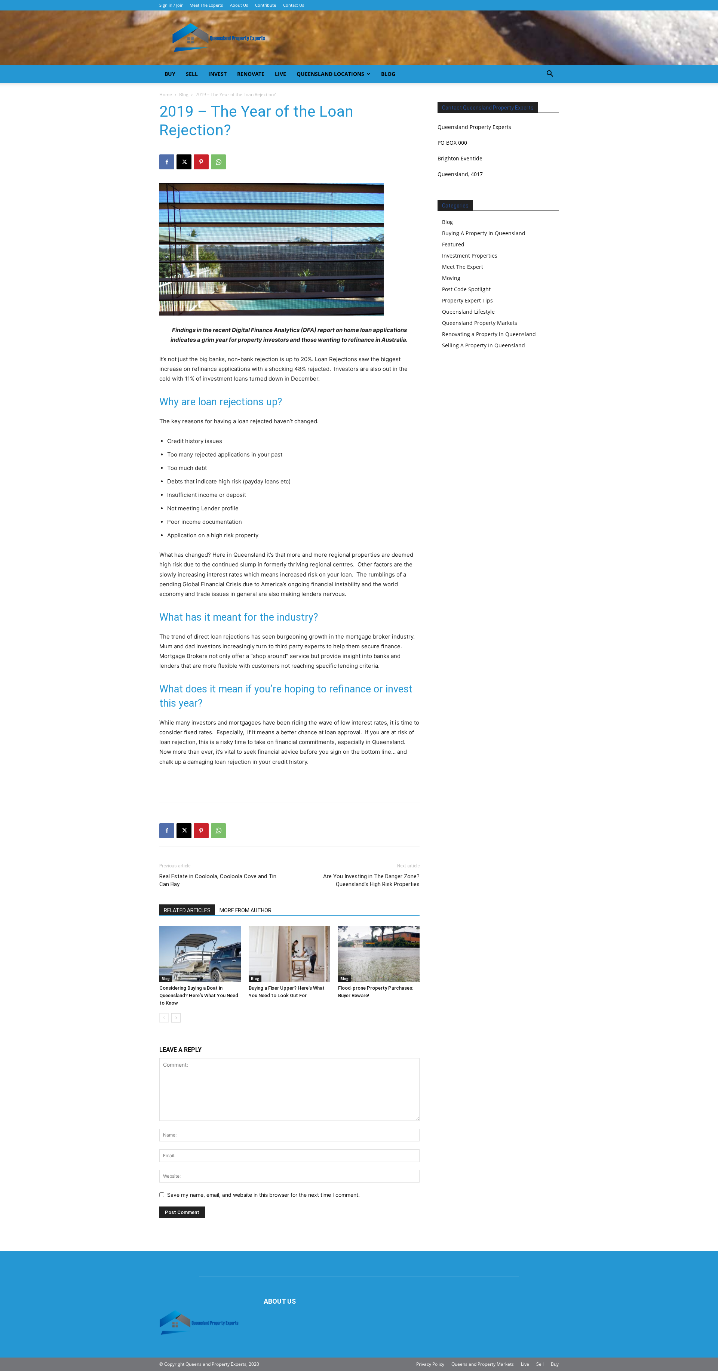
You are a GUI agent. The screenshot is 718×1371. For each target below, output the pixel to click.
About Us (239, 5)
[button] (550, 74)
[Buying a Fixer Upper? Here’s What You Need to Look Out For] (289, 954)
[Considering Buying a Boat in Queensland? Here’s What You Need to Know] (200, 954)
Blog (388, 73)
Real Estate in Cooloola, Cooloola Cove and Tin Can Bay (217, 880)
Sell (192, 73)
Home (165, 94)
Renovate (250, 73)
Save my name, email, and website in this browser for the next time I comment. (263, 1195)
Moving (451, 278)
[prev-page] (164, 1018)
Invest (217, 73)
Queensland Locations (330, 73)
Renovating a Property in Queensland (489, 334)
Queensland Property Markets (479, 322)
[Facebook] (166, 161)
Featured (453, 244)
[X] (184, 161)
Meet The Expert (462, 266)
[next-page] (176, 1018)
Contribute (265, 5)
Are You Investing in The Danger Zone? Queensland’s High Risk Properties (371, 880)
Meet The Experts (206, 5)
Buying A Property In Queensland (483, 233)
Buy (170, 73)
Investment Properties (469, 255)
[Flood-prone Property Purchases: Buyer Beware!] (379, 954)
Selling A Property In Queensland (483, 345)
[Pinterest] (201, 161)
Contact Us (293, 5)
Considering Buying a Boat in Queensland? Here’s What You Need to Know (198, 995)
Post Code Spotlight (466, 289)
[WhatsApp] (218, 161)
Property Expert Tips (467, 300)
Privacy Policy (430, 1364)
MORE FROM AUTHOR (245, 910)
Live (280, 73)
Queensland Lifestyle (468, 311)
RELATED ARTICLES (187, 910)
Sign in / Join (171, 5)
